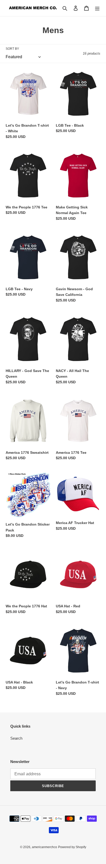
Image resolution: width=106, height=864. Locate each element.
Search (16, 738)
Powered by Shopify (72, 847)
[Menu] (97, 8)
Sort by (12, 49)
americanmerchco (44, 847)
